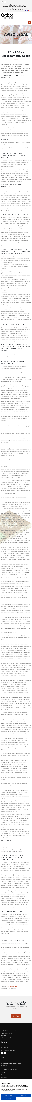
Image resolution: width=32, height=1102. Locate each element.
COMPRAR (16, 1016)
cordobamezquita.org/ (11, 986)
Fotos (2, 1074)
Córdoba (5, 1045)
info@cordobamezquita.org (9, 1050)
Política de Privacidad (6, 1038)
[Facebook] (2, 2)
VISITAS (4, 1058)
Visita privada (4, 1065)
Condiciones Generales (6, 1033)
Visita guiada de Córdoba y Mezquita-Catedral (11, 1063)
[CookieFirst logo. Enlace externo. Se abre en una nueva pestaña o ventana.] (1, 1081)
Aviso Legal (3, 1035)
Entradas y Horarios (5, 1077)
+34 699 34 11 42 (6, 1047)
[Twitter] (5, 2)
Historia (3, 1072)
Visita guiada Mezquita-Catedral (8, 1061)
